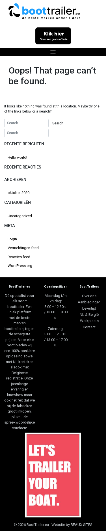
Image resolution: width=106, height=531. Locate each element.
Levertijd (89, 308)
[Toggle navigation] (53, 52)
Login (12, 239)
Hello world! (17, 157)
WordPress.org (20, 266)
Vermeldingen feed (23, 248)
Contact (89, 327)
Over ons (89, 296)
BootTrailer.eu (38, 525)
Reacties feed (19, 257)
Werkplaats (89, 321)
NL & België (89, 314)
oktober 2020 (18, 193)
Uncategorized (20, 216)
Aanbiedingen (89, 302)
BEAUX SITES (81, 525)
